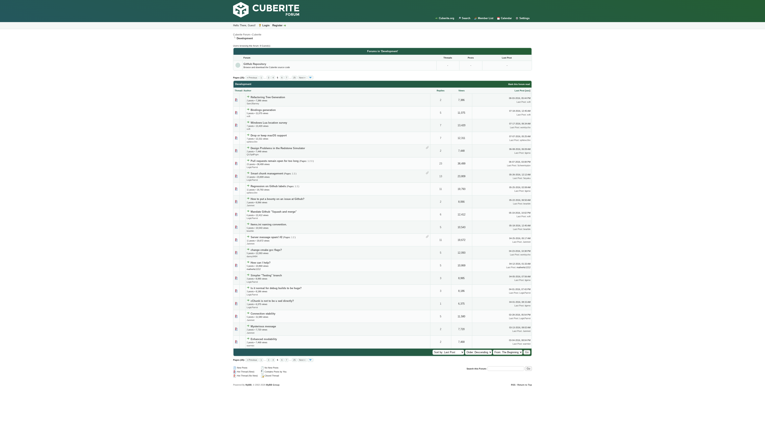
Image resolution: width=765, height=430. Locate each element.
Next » (302, 77)
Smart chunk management (267, 173)
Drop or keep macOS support (269, 135)
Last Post (520, 90)
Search (466, 18)
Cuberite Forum (241, 34)
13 (248, 177)
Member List (485, 18)
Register (277, 25)
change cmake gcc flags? (266, 249)
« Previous (252, 77)
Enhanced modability (264, 339)
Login (266, 25)
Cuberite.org (446, 18)
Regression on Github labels (268, 186)
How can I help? (261, 262)
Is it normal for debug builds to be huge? (276, 288)
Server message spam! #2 (266, 237)
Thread (238, 90)
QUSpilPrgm (253, 154)
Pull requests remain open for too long (275, 160)
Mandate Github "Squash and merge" (274, 211)
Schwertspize (524, 165)
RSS (513, 385)
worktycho (525, 127)
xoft (529, 102)
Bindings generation (263, 109)
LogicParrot (252, 167)
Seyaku (527, 178)
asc (528, 90)
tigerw (528, 153)
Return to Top (524, 385)
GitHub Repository (254, 64)
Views (461, 90)
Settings (524, 18)
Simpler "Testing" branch (266, 275)
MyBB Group (273, 385)
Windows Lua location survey (269, 122)
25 (294, 77)
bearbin (527, 203)
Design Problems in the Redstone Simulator (278, 148)
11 (248, 190)
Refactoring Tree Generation (268, 97)
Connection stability (263, 313)
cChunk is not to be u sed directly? (272, 300)
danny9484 (252, 256)
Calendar (506, 18)
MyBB (248, 385)
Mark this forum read (519, 84)
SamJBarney (253, 103)
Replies (440, 90)
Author (247, 90)
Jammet (250, 205)
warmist (250, 345)
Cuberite (256, 34)
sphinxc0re (252, 142)
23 (248, 164)
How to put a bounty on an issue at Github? (277, 198)
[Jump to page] (310, 78)
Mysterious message (263, 326)
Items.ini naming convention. (269, 224)
